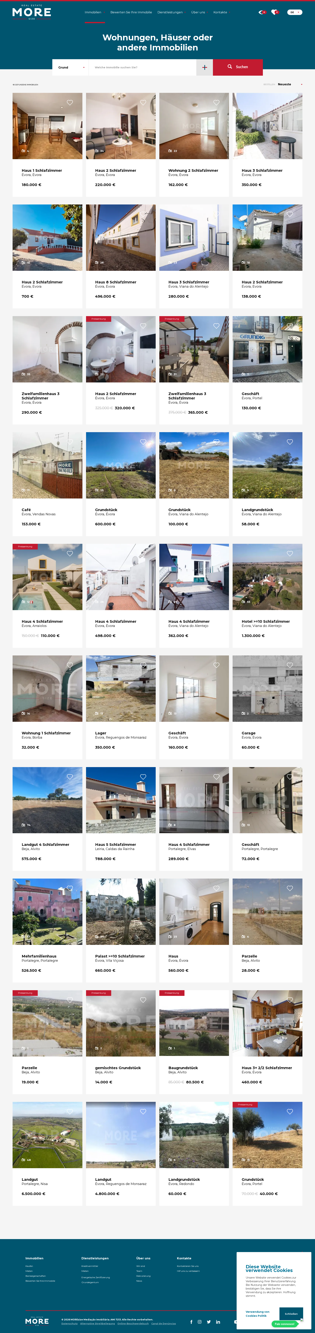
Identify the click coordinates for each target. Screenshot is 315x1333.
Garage (249, 733)
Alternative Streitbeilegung (97, 1323)
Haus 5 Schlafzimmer (115, 844)
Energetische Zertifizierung (95, 1277)
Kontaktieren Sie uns (188, 1266)
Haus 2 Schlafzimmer (115, 170)
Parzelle (249, 956)
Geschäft (250, 394)
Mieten (29, 1271)
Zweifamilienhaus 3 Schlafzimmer (40, 396)
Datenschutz (69, 1323)
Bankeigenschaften (36, 1276)
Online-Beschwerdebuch (133, 1323)
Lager (100, 733)
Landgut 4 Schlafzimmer (45, 844)
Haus (173, 956)
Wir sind (140, 1266)
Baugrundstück (183, 1068)
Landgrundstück (257, 510)
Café (26, 510)
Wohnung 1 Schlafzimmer (46, 733)
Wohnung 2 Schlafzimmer (193, 170)
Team (139, 1271)
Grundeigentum (90, 1282)
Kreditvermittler (89, 1266)
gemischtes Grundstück (118, 1068)
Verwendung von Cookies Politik (257, 1313)
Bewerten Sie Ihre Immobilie (131, 12)
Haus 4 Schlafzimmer (42, 621)
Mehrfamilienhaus (39, 956)
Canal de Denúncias (163, 1323)
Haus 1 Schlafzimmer (42, 170)
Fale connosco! (284, 1324)
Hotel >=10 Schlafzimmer (266, 621)
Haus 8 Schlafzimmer (115, 282)
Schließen (291, 1313)
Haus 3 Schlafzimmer (262, 170)
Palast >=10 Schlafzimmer (120, 956)
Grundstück (106, 510)
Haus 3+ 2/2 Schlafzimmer (267, 1068)
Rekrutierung (143, 1276)
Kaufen (29, 1266)
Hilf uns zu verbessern (188, 1271)
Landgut (30, 1179)
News (139, 1280)
